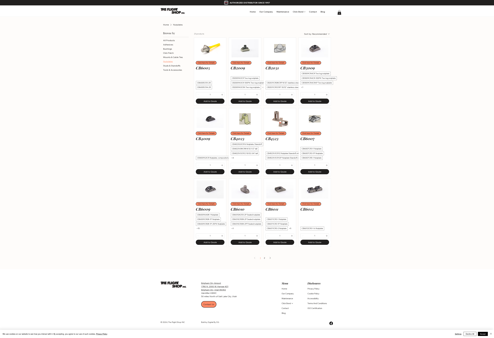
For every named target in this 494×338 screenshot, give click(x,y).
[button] (339, 12)
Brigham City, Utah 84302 (213, 290)
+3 (232, 228)
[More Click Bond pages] (304, 11)
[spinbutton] (210, 94)
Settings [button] (458, 334)
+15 (198, 228)
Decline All (470, 334)
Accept (483, 334)
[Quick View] (210, 48)
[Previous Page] (254, 258)
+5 (290, 228)
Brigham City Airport (211, 283)
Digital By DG (213, 322)
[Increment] (222, 94)
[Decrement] (197, 94)
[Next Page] (270, 258)
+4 (232, 158)
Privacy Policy (101, 334)
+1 (302, 87)
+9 (263, 87)
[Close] (490, 334)
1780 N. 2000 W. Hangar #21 (214, 286)
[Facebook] (331, 323)
